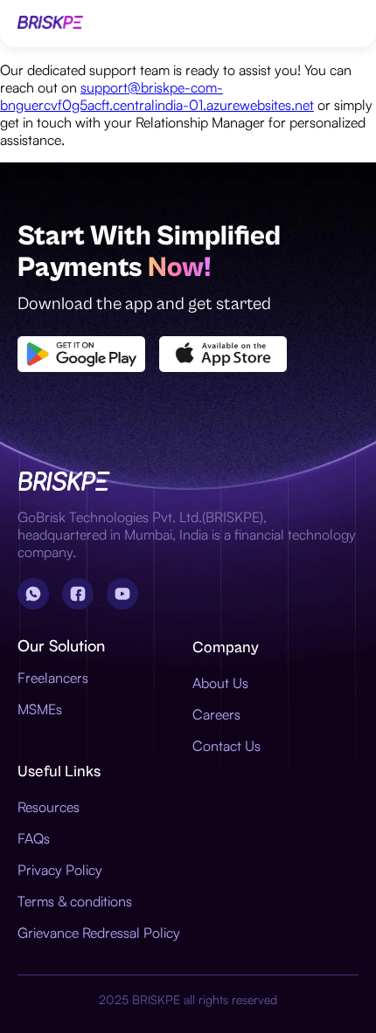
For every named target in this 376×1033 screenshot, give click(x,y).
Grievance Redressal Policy (98, 932)
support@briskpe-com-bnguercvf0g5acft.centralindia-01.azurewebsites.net (157, 96)
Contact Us (226, 745)
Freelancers (52, 677)
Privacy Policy (59, 869)
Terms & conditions (74, 901)
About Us (220, 683)
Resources (48, 807)
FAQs (33, 838)
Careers (216, 714)
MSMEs (39, 709)
